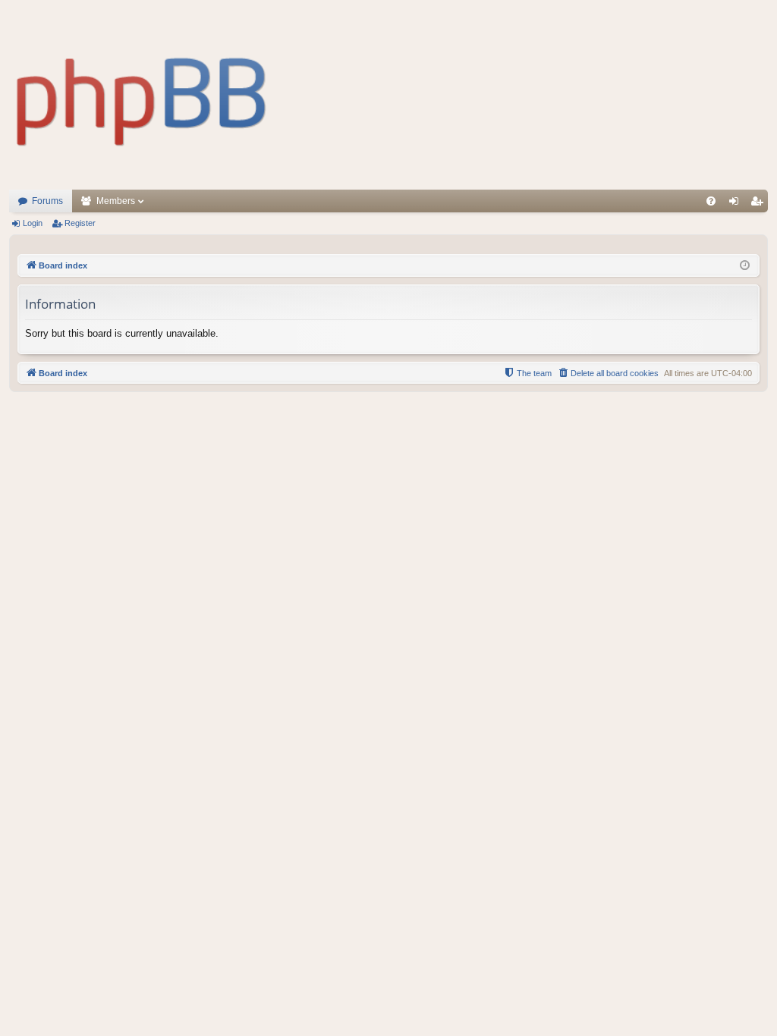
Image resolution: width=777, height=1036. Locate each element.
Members (115, 201)
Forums (47, 201)
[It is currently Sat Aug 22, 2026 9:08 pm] (745, 266)
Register (80, 223)
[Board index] (142, 95)
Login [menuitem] (736, 204)
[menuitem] (711, 201)
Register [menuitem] (759, 204)
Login (32, 223)
